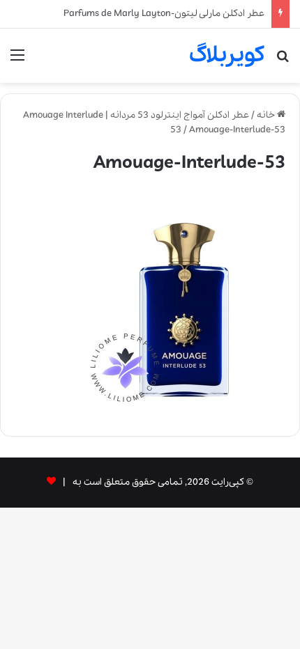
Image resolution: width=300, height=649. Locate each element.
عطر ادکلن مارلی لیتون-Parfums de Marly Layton (163, 13)
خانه (267, 115)
